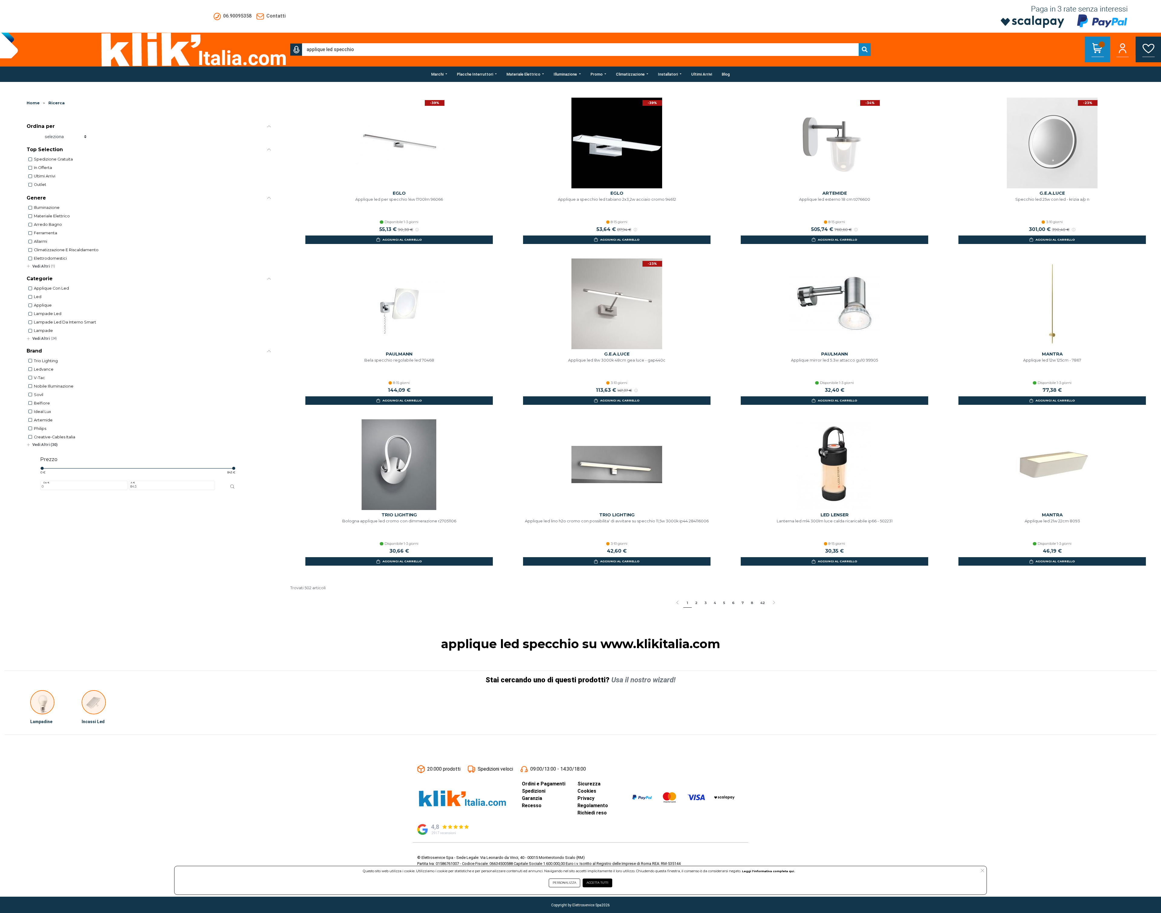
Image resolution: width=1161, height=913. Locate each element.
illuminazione (47, 207)
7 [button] (742, 603)
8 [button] (752, 603)
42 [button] (762, 603)
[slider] (42, 468)
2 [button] (696, 603)
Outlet (40, 184)
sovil (38, 394)
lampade (43, 330)
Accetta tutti (597, 882)
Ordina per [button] (41, 126)
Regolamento (592, 805)
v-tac (39, 377)
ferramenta (45, 233)
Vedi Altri (43, 266)
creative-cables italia (54, 437)
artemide (43, 420)
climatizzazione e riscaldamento (66, 250)
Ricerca (56, 103)
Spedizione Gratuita (53, 159)
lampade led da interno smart (65, 322)
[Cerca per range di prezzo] (232, 486)
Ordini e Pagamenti (543, 784)
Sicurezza (588, 784)
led (37, 296)
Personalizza (564, 882)
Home (33, 103)
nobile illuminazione (53, 386)
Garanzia (532, 798)
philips (40, 428)
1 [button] (687, 603)
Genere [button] (36, 198)
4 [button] (715, 603)
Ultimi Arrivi (44, 176)
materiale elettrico (52, 216)
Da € (46, 482)
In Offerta (43, 167)
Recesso (531, 805)
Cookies (586, 791)
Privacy (585, 798)
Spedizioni (533, 791)
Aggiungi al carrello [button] (402, 239)
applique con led (51, 288)
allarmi (40, 241)
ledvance (44, 369)
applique (43, 305)
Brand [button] (34, 351)
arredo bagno (48, 224)
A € (133, 482)
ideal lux (42, 411)
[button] (296, 50)
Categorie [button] (40, 278)
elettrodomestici (50, 258)
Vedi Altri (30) (45, 444)
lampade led (47, 313)
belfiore (42, 403)
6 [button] (733, 603)
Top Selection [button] (45, 149)
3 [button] (705, 603)
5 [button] (724, 603)
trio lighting (46, 361)
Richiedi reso (592, 813)
